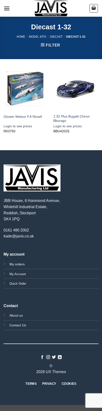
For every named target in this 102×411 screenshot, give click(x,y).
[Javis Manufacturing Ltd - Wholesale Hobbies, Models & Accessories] (51, 8)
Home (21, 36)
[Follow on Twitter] (54, 357)
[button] (7, 8)
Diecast (56, 36)
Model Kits (37, 36)
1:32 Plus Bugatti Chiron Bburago (71, 119)
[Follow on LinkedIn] (60, 357)
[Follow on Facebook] (42, 357)
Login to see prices (18, 126)
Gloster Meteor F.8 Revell (23, 116)
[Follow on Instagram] (48, 357)
